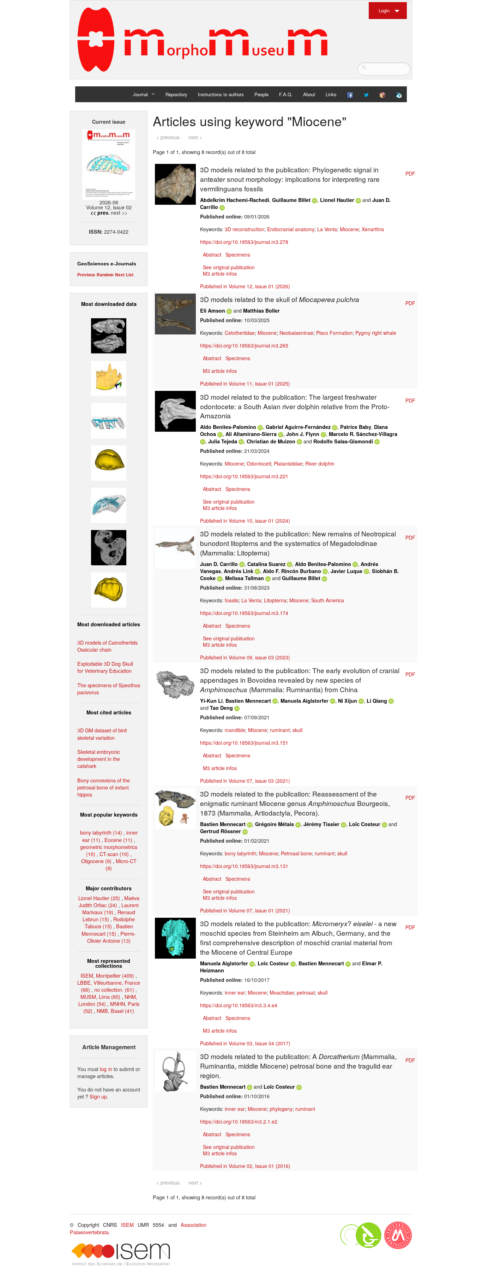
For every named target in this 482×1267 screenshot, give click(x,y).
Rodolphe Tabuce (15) (110, 922)
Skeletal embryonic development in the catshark (98, 758)
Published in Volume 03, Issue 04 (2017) (245, 1043)
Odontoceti (259, 463)
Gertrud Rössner (220, 831)
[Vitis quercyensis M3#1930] (108, 589)
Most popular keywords (109, 814)
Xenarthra (373, 229)
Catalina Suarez (266, 563)
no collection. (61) (114, 989)
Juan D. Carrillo (219, 563)
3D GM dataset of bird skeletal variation (102, 733)
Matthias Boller (261, 310)
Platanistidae (288, 463)
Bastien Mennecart (248, 700)
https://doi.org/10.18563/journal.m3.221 (244, 476)
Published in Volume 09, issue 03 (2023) (245, 657)
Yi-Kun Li (211, 700)
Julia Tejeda (222, 441)
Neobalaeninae (296, 332)
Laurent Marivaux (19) (110, 908)
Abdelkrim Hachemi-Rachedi (234, 199)
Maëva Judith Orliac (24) (109, 901)
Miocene (349, 229)
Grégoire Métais (274, 824)
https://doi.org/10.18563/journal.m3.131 (244, 865)
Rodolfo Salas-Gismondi (343, 441)
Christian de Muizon (271, 441)
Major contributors (109, 888)
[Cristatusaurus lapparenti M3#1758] (108, 419)
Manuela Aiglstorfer (305, 700)
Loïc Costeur (364, 824)
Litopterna (275, 600)
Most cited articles (108, 712)
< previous (168, 137)
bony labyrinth (240, 853)
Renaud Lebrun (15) (109, 915)
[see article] (175, 183)
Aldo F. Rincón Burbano (292, 570)
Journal (140, 94)
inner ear (235, 992)
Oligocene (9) (96, 861)
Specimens (237, 254)
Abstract (212, 254)
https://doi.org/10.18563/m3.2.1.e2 (238, 1121)
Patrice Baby (355, 426)
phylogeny (281, 1108)
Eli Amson (212, 310)
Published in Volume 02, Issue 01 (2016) (245, 1165)
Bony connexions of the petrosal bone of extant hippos (103, 787)
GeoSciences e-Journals (106, 263)
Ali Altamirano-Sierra (251, 433)
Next (120, 274)
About (309, 94)
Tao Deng (221, 707)
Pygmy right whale (375, 332)
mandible (235, 729)
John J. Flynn (302, 433)
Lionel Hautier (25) (99, 898)
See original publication (229, 267)
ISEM (127, 1224)
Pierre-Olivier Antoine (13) (111, 937)
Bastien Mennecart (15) (107, 929)
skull (297, 729)
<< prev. (99, 212)
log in (106, 1068)
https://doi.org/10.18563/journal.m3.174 (244, 612)
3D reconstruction (244, 229)
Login (384, 10)
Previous (86, 274)
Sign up (98, 1096)
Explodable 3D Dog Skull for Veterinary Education (105, 667)
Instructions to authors (221, 94)
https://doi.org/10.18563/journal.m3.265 (244, 345)
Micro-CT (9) (121, 864)
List (129, 274)
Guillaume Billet (291, 199)
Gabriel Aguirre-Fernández (298, 426)
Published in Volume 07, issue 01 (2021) (245, 910)
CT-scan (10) (114, 853)
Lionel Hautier (337, 199)
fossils (232, 600)
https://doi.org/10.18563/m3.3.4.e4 (238, 1005)
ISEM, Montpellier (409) (107, 975)
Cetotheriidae (240, 332)
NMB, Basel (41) (115, 1010)
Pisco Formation (334, 332)
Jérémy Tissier (321, 824)
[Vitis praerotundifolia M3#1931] (108, 547)
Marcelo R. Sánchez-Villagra (363, 433)
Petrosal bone (296, 853)
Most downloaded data (109, 303)
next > (195, 137)
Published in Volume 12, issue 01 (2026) (245, 286)
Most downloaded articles (108, 624)
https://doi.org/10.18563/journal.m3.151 (244, 742)
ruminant (280, 729)
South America (327, 600)
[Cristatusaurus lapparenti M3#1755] (108, 504)
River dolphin (320, 463)
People (261, 94)
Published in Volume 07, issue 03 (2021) (245, 780)
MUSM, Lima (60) (100, 996)
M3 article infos (220, 273)
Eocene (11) (118, 839)
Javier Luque (346, 570)
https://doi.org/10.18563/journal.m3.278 (244, 241)
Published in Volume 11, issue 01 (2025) (245, 383)
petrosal (306, 992)
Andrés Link (238, 570)
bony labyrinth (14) (101, 832)
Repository (176, 94)
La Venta (327, 229)
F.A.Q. (286, 94)
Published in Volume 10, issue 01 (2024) (245, 520)
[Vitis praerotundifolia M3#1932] (108, 462)
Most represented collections (108, 963)
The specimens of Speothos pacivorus (108, 688)
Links (331, 94)
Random (105, 274)
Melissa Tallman (244, 578)
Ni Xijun (347, 700)
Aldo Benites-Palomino (228, 426)
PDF (410, 173)
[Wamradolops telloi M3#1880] (108, 335)
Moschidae (282, 992)
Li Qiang (377, 700)
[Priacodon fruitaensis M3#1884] (108, 377)
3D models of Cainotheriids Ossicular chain (107, 646)
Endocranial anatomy (290, 229)
